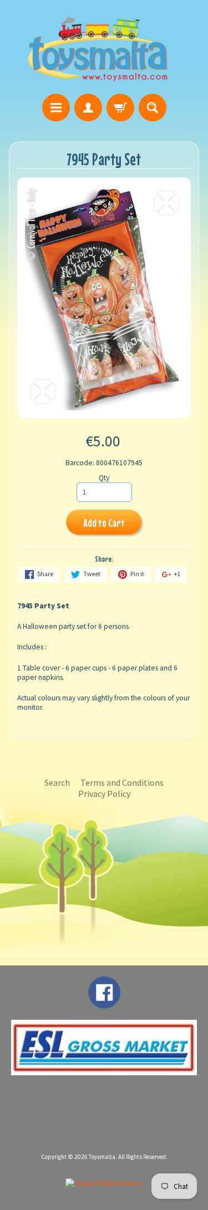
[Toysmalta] (97, 48)
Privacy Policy (104, 793)
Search (57, 782)
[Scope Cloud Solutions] (104, 1183)
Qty (104, 477)
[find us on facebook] (104, 1003)
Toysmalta (102, 1157)
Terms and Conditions (122, 782)
